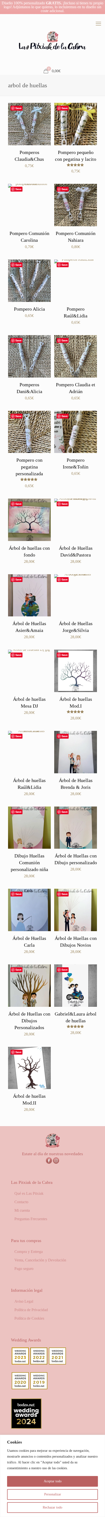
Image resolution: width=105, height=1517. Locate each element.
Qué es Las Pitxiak (28, 1193)
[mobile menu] (98, 24)
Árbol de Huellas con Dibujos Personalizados (29, 1020)
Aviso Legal (23, 1301)
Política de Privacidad (31, 1310)
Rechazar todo (52, 1507)
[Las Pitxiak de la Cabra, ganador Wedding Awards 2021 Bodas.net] (57, 1363)
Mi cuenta (22, 1210)
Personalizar (52, 1494)
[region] (52, 1476)
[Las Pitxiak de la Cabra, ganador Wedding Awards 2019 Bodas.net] (38, 1388)
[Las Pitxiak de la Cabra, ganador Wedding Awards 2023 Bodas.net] (20, 1363)
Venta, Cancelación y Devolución (40, 1260)
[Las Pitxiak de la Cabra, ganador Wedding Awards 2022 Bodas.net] (38, 1363)
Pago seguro (23, 1269)
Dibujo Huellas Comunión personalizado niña (29, 862)
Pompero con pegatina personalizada (29, 466)
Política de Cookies (29, 1318)
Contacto (21, 1202)
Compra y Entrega (28, 1252)
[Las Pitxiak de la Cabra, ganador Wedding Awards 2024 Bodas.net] (26, 1427)
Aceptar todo (53, 1481)
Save (18, 108)
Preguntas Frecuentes (30, 1219)
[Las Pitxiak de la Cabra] (52, 40)
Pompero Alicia (29, 309)
